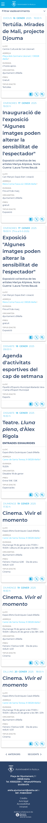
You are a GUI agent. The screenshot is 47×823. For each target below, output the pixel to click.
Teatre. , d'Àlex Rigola (19, 429)
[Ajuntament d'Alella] (23, 6)
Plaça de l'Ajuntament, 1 (22, 776)
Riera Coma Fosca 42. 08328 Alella (19, 184)
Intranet (23, 807)
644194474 (23, 784)
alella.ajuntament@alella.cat (23, 790)
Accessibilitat (23, 804)
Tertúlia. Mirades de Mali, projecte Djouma (23, 31)
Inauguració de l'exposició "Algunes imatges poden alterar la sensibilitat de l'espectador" (22, 133)
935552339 (15, 782)
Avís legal (23, 801)
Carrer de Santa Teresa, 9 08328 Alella (21, 459)
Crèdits (23, 798)
